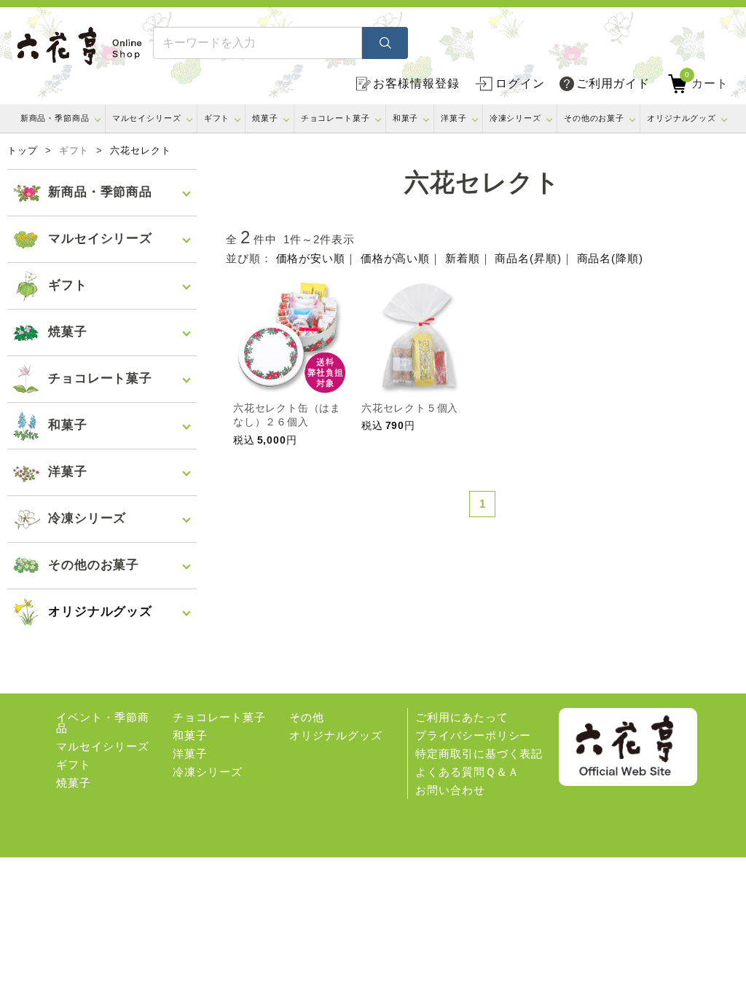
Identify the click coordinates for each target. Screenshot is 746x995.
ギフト (217, 118)
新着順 (462, 258)
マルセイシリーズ (146, 118)
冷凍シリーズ (515, 118)
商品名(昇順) (528, 258)
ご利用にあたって (461, 717)
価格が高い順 (395, 258)
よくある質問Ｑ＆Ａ (467, 772)
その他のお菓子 (594, 118)
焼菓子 (265, 118)
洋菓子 (454, 118)
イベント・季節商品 (102, 722)
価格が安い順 (310, 258)
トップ (22, 151)
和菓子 (406, 118)
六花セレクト (140, 151)
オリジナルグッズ (681, 118)
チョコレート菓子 (335, 118)
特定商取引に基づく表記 (479, 753)
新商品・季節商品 (55, 118)
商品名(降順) (610, 258)
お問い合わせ (449, 790)
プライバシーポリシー (473, 735)
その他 (306, 717)
